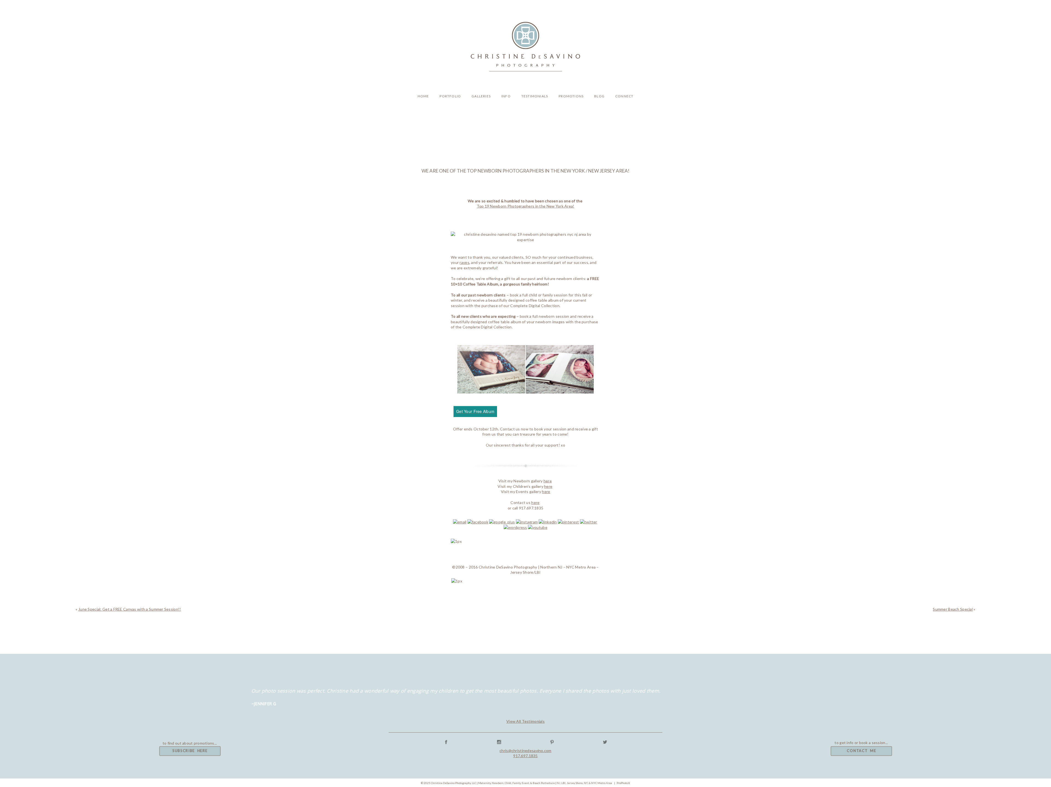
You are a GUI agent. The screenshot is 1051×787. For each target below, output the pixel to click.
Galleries (481, 96)
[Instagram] (527, 522)
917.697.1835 (525, 755)
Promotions (571, 96)
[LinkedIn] (548, 522)
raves (464, 262)
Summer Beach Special (953, 609)
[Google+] (502, 522)
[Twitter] (588, 522)
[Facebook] (477, 522)
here (548, 481)
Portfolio (450, 96)
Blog (599, 96)
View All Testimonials (525, 721)
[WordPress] (515, 527)
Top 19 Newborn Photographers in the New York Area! (525, 206)
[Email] (459, 522)
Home (423, 96)
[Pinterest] (568, 522)
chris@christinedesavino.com (525, 750)
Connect (624, 96)
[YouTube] (537, 527)
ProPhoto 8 (623, 783)
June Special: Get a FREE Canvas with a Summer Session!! (129, 609)
